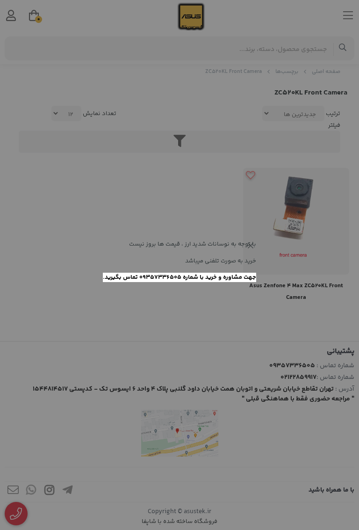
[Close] (250, 245)
